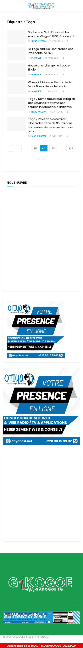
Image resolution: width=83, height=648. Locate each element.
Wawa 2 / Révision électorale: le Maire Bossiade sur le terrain (49, 84)
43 (35, 148)
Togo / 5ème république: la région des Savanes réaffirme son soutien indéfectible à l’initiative (51, 103)
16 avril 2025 (52, 58)
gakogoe (36, 58)
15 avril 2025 (51, 74)
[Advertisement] (41, 245)
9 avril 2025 (55, 136)
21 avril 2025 (56, 41)
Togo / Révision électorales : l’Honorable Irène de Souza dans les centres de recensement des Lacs (51, 125)
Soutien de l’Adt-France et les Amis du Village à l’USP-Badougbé (51, 34)
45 (53, 148)
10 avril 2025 (56, 112)
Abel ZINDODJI (39, 136)
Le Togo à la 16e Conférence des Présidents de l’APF (50, 51)
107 (71, 148)
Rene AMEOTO (39, 41)
